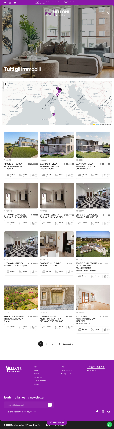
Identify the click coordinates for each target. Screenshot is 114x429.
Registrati (38, 2)
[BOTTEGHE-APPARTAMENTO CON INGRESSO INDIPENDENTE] (93, 297)
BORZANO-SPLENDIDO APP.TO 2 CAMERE (50, 264)
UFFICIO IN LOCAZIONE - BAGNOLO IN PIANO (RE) (15, 216)
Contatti (37, 384)
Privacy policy (66, 370)
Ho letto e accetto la (21, 412)
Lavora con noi (40, 381)
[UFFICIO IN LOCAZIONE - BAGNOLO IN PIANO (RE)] (21, 195)
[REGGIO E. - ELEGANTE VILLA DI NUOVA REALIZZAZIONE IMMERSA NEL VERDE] (93, 244)
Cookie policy (65, 374)
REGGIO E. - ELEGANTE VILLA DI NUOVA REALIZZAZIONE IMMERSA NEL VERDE (86, 267)
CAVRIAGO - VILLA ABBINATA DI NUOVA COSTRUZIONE (49, 166)
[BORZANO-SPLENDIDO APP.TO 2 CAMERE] (57, 244)
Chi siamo (38, 377)
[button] (59, 92)
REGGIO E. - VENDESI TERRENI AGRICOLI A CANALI (14, 318)
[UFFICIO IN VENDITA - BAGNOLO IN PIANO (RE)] (57, 195)
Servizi (36, 374)
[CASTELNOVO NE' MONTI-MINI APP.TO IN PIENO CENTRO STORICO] (57, 297)
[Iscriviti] (50, 405)
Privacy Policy (30, 412)
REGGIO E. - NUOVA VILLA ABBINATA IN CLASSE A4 (13, 166)
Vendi (36, 370)
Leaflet (97, 124)
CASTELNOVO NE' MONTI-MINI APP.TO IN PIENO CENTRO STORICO (51, 318)
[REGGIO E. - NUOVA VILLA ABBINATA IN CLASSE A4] (21, 145)
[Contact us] (109, 424)
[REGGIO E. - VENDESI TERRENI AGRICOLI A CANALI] (21, 297)
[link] (92, 370)
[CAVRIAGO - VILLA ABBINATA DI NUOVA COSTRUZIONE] (57, 145)
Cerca (36, 367)
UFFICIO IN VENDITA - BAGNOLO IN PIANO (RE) (51, 216)
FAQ (62, 367)
